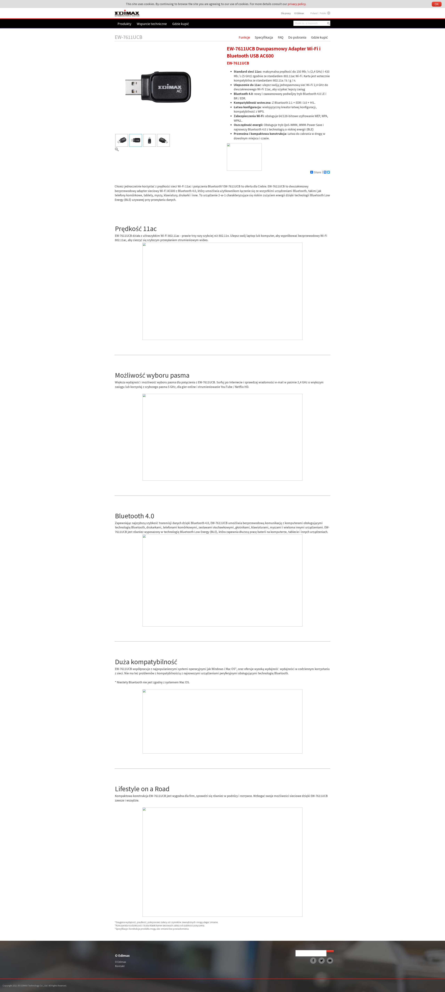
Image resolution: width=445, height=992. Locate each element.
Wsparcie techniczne (152, 23)
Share (317, 172)
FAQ (280, 37)
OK (437, 4)
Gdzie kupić (180, 23)
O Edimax (299, 13)
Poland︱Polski (318, 13)
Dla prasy (286, 13)
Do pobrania (297, 37)
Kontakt (120, 966)
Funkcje (244, 37)
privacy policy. (297, 4)
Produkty (124, 23)
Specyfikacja (264, 37)
